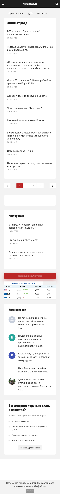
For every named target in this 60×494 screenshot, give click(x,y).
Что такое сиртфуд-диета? (24, 239)
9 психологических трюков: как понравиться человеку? (26, 226)
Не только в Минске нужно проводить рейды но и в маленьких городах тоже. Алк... (32, 323)
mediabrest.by (30, 4)
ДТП (30, 13)
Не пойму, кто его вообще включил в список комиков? (33, 370)
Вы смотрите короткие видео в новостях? (29, 408)
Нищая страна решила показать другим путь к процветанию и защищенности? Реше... (31, 340)
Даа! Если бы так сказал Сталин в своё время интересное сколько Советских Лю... (34, 384)
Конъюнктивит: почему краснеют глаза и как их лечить (27, 254)
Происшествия (16, 13)
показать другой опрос (30, 448)
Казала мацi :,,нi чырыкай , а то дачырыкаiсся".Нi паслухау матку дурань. (34, 357)
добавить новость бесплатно (30, 276)
